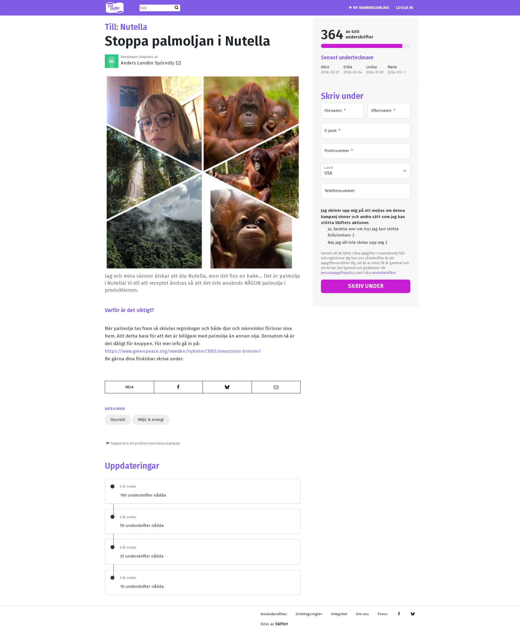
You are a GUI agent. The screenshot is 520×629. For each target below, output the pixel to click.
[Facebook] (398, 614)
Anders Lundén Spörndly (148, 63)
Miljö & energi (151, 419)
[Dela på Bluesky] (227, 387)
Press (383, 614)
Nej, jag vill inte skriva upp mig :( (357, 242)
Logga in (404, 7)
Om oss (362, 614)
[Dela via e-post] (276, 387)
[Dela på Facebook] (178, 387)
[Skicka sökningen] (176, 8)
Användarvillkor (274, 614)
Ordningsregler (309, 614)
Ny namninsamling (371, 7)
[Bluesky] (412, 614)
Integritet (339, 614)
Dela (129, 387)
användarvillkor (384, 273)
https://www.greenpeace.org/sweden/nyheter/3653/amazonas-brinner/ (183, 351)
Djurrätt (117, 419)
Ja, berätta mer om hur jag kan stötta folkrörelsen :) (363, 232)
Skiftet (281, 624)
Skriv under (366, 286)
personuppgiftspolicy (338, 273)
